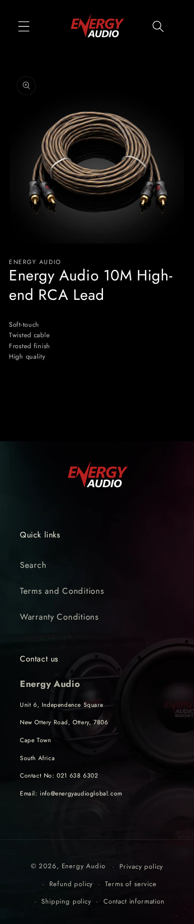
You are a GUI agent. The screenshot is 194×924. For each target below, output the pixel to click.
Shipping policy (66, 901)
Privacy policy (141, 866)
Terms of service (130, 884)
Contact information (134, 901)
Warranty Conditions (59, 617)
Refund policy (71, 884)
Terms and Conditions (62, 591)
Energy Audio (83, 866)
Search (33, 565)
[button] (24, 26)
